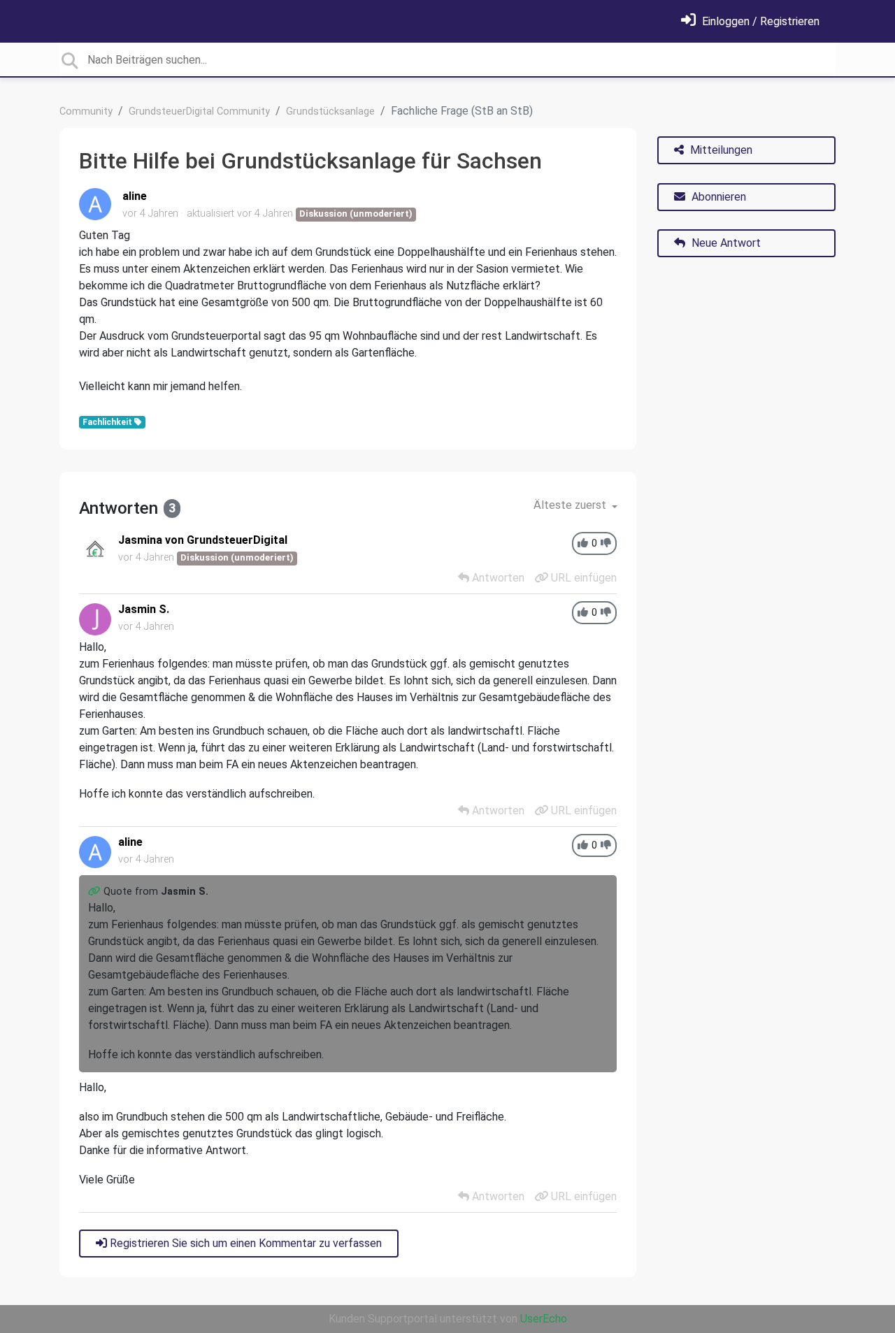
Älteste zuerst (571, 505)
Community (86, 111)
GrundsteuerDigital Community (199, 111)
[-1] (606, 543)
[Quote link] (95, 892)
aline (134, 196)
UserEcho (543, 1318)
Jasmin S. (143, 609)
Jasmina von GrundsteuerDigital (202, 540)
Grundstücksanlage (330, 111)
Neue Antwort (725, 243)
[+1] (583, 543)
